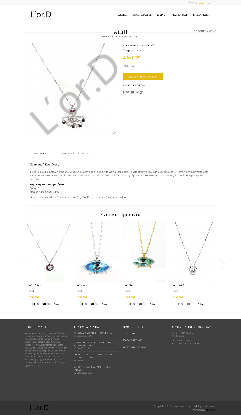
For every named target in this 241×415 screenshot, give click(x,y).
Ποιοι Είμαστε (142, 14)
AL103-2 (35, 285)
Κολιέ (127, 36)
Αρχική (123, 14)
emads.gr (211, 409)
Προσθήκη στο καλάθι (142, 76)
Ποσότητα (128, 66)
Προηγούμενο (206, 31)
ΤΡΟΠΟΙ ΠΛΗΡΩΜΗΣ (132, 340)
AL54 (129, 285)
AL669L (179, 285)
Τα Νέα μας (180, 14)
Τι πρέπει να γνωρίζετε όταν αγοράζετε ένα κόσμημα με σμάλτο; (96, 344)
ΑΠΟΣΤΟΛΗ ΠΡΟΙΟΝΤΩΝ (134, 347)
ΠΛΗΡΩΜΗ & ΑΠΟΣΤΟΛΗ (74, 153)
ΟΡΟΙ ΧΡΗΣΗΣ (129, 333)
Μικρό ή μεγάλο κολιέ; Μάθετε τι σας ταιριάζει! (92, 368)
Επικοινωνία (201, 14)
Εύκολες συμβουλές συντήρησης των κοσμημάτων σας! (93, 356)
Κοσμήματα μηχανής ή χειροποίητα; (93, 333)
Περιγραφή (39, 153)
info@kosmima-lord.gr (188, 343)
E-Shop (162, 14)
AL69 (81, 285)
